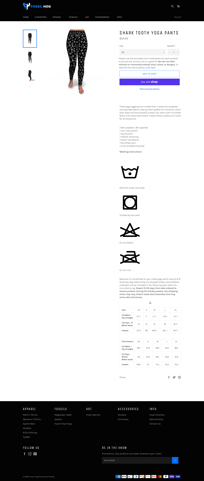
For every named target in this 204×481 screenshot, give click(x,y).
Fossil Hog (33, 477)
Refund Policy (156, 419)
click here (150, 67)
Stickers (122, 414)
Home (26, 17)
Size (121, 46)
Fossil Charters (157, 414)
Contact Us (155, 423)
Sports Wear (29, 423)
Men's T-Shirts (30, 414)
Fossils (73, 17)
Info (119, 17)
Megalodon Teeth (63, 414)
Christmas (40, 17)
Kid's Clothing (30, 432)
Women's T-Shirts (32, 419)
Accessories (102, 17)
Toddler (26, 437)
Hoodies (27, 428)
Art (87, 17)
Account (177, 17)
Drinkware (123, 419)
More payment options (149, 89)
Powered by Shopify (47, 477)
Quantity (171, 46)
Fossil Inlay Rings (63, 423)
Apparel (57, 17)
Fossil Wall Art (93, 414)
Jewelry (58, 419)
